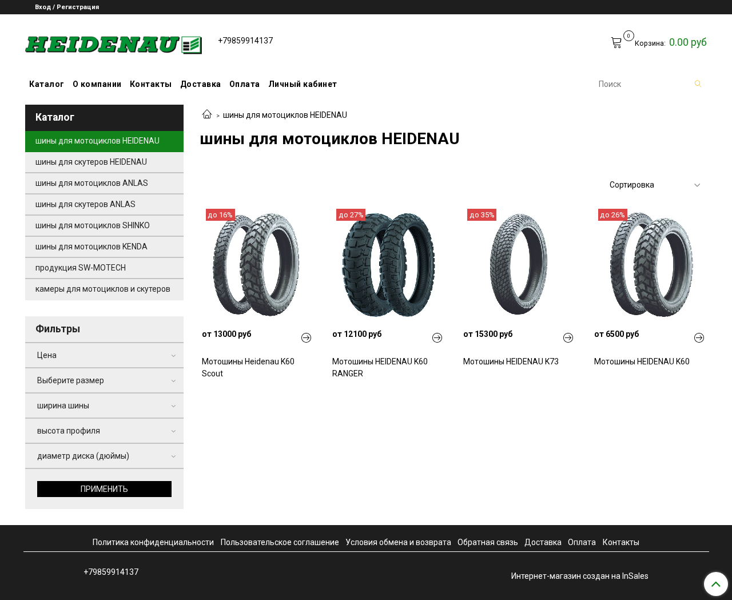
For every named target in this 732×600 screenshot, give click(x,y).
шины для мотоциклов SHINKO (92, 225)
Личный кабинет (302, 84)
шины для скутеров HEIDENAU (91, 161)
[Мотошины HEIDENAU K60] (649, 264)
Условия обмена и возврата (398, 542)
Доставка (200, 84)
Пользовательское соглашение (280, 542)
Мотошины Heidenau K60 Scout (248, 367)
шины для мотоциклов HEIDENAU (97, 140)
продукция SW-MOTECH (80, 267)
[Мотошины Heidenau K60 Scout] (257, 264)
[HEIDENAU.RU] (113, 42)
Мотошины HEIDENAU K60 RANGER (380, 367)
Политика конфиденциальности (153, 542)
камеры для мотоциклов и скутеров (102, 288)
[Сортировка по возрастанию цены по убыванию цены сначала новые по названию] (654, 185)
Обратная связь (488, 542)
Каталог (47, 84)
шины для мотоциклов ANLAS (91, 183)
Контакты (151, 84)
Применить (104, 489)
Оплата (244, 84)
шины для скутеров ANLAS (85, 204)
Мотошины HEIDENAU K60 (642, 361)
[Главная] (207, 115)
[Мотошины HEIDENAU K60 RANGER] (387, 264)
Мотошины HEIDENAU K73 (511, 361)
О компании (97, 84)
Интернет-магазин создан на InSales (580, 576)
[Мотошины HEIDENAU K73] (518, 264)
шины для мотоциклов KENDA (91, 246)
